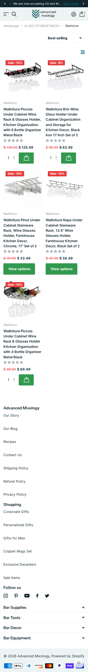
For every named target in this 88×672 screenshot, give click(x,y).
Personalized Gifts (18, 525)
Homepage (11, 26)
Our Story (11, 415)
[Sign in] (73, 14)
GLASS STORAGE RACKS (42, 26)
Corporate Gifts (16, 511)
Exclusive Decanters (19, 564)
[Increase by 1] (15, 154)
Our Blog (10, 428)
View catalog (5, 14)
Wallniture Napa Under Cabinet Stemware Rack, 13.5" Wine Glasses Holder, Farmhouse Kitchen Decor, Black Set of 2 (64, 233)
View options (19, 269)
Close (44, 607)
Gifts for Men (14, 538)
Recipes (9, 441)
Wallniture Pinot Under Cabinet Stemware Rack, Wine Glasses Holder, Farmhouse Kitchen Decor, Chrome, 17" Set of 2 (21, 233)
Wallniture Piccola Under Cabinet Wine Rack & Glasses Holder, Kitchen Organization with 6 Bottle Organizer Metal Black (22, 122)
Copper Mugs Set (17, 551)
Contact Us (12, 455)
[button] (4, 3)
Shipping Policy (15, 468)
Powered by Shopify (67, 656)
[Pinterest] (16, 596)
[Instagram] (5, 596)
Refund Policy (14, 481)
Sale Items (11, 577)
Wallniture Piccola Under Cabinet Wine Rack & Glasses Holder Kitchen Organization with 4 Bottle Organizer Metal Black (22, 344)
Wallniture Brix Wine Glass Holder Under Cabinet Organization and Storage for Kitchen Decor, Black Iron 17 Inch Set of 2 (63, 122)
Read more (71, 3)
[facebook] (37, 596)
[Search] (14, 14)
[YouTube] (27, 595)
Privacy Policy (14, 494)
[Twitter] (47, 595)
